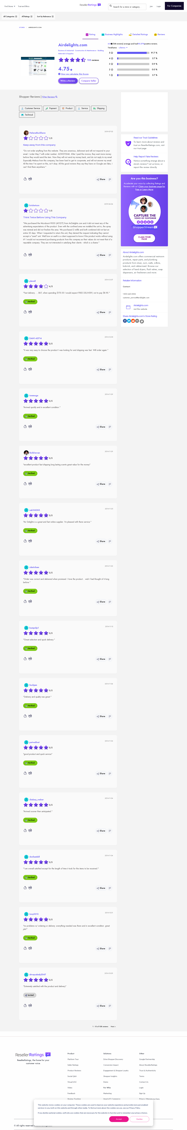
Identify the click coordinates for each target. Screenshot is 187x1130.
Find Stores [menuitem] (9, 6)
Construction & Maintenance (85, 50)
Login (141, 1088)
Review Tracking (74, 1099)
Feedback (71, 1093)
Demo (105, 1082)
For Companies (174, 5)
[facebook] (125, 321)
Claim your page (144, 238)
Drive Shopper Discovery (113, 1059)
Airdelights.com (72, 45)
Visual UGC (72, 1082)
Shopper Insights (110, 1076)
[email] (137, 321)
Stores (22, 27)
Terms (141, 1076)
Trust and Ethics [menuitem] (23, 6)
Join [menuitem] (151, 6)
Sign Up (142, 1093)
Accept (119, 1119)
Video (70, 1088)
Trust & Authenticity (147, 1070)
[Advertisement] (144, 112)
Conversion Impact (111, 1065)
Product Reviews (74, 1070)
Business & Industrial (66, 50)
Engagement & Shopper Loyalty (115, 1070)
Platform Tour (73, 1059)
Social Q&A (72, 1076)
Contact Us (143, 1082)
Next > (113, 1026)
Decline (139, 1119)
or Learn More (146, 189)
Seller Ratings (73, 1065)
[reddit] (133, 321)
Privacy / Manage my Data (149, 1099)
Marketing (107, 1093)
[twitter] (129, 321)
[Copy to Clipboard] (142, 321)
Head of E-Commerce (111, 1099)
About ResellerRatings (148, 1065)
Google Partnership (147, 1059)
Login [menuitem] (159, 6)
